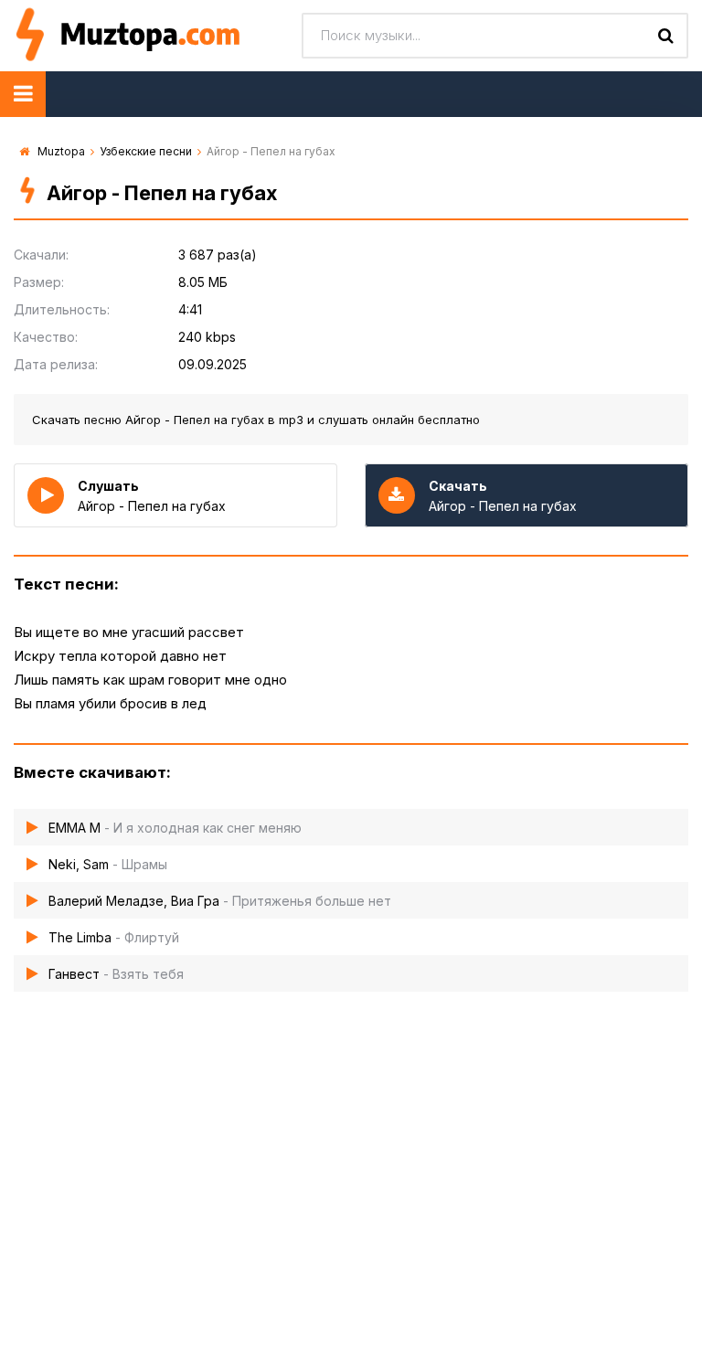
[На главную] (151, 35)
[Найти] (665, 35)
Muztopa (61, 151)
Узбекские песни (146, 151)
